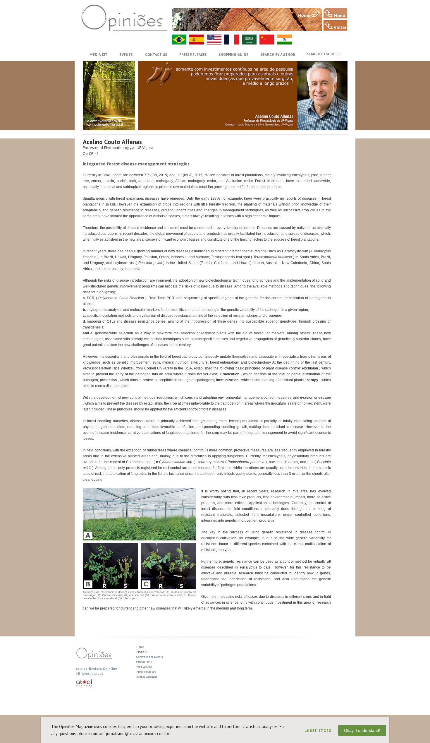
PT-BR (179, 39)
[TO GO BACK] (335, 25)
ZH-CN (266, 39)
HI (284, 39)
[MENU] (335, 13)
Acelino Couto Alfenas (112, 141)
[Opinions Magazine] (124, 18)
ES (196, 39)
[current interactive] (84, 683)
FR (231, 39)
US (214, 39)
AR (249, 39)
